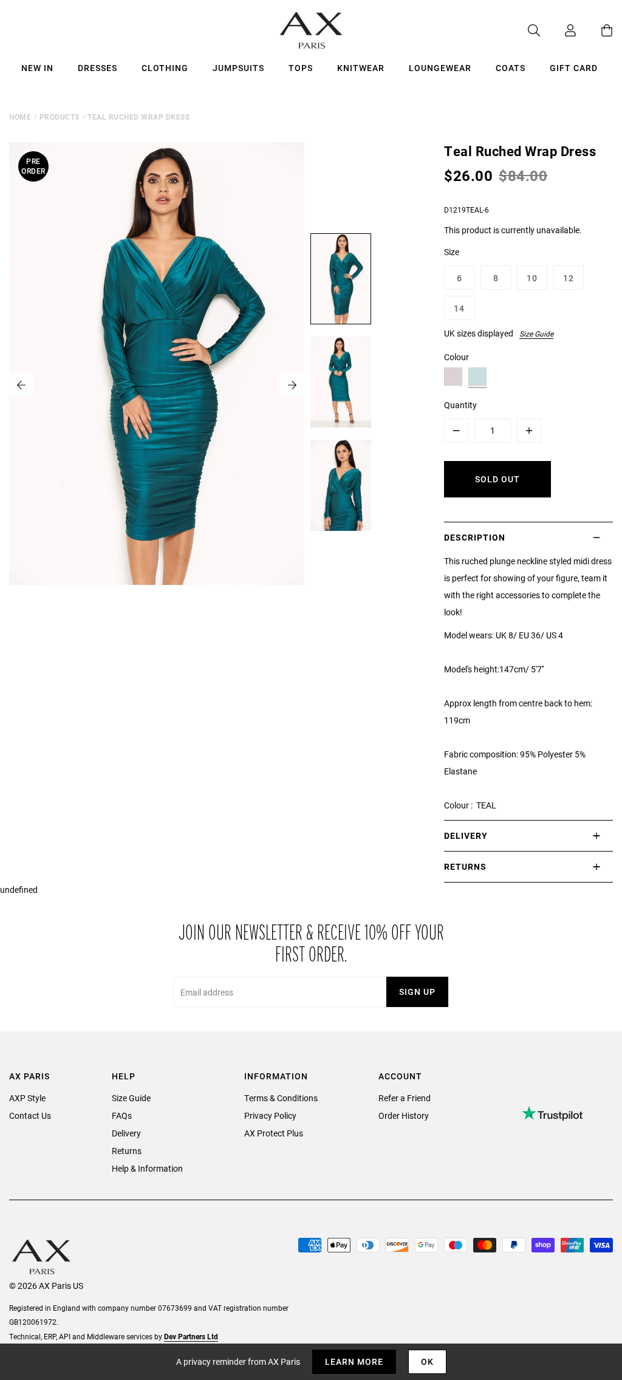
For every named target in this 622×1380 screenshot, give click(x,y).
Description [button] (474, 537)
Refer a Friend (404, 1098)
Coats (510, 67)
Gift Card (574, 67)
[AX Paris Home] (311, 30)
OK (427, 1361)
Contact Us (30, 1115)
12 (568, 278)
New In (37, 67)
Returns (127, 1150)
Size (451, 252)
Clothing (165, 67)
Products (59, 116)
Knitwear (360, 67)
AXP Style (27, 1098)
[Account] (558, 30)
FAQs (122, 1115)
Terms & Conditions (281, 1098)
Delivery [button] (466, 835)
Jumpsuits (238, 67)
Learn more (354, 1361)
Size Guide (536, 333)
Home (20, 116)
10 (532, 278)
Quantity (460, 405)
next (292, 385)
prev (21, 385)
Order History (403, 1115)
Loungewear (440, 67)
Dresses (97, 67)
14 (459, 308)
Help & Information (147, 1168)
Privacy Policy (270, 1115)
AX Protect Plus (273, 1133)
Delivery (126, 1133)
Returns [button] (465, 866)
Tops (301, 67)
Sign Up (417, 991)
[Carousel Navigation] (156, 385)
